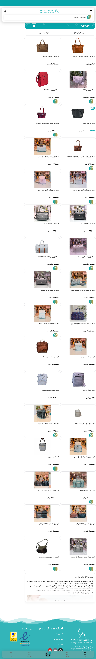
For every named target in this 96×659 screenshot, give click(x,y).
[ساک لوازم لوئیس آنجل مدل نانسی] (42, 179)
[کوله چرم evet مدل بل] (78, 346)
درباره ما (60, 645)
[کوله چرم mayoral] (78, 379)
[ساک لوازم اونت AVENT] (42, 79)
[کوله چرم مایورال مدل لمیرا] (42, 379)
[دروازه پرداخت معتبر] (13, 636)
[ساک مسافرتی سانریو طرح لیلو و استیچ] (78, 313)
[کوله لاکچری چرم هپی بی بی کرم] (78, 413)
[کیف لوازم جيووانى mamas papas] (42, 546)
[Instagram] (60, 650)
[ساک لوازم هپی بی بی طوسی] (42, 279)
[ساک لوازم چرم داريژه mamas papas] (42, 112)
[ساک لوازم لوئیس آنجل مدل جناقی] (42, 146)
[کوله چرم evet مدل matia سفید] (42, 313)
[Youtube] (50, 650)
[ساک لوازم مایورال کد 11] (42, 213)
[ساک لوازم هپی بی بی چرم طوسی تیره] (78, 279)
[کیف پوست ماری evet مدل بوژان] (42, 480)
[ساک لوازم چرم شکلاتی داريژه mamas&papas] (78, 146)
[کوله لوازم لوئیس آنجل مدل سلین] (42, 413)
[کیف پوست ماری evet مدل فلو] (78, 513)
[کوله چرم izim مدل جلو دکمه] (42, 346)
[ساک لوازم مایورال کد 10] (78, 213)
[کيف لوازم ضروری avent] (42, 446)
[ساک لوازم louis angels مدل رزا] (42, 46)
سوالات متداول (58, 639)
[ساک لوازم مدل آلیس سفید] (78, 246)
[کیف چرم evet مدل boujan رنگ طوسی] (78, 546)
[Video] (55, 650)
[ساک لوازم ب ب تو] (78, 112)
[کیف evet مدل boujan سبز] (78, 480)
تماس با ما (59, 634)
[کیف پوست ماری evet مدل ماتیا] (42, 513)
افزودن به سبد (91, 101)
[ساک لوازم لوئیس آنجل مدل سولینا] (78, 179)
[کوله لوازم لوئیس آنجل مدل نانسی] (78, 446)
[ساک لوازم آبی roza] (78, 79)
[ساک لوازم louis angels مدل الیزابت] (78, 46)
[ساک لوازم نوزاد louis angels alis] (42, 246)
